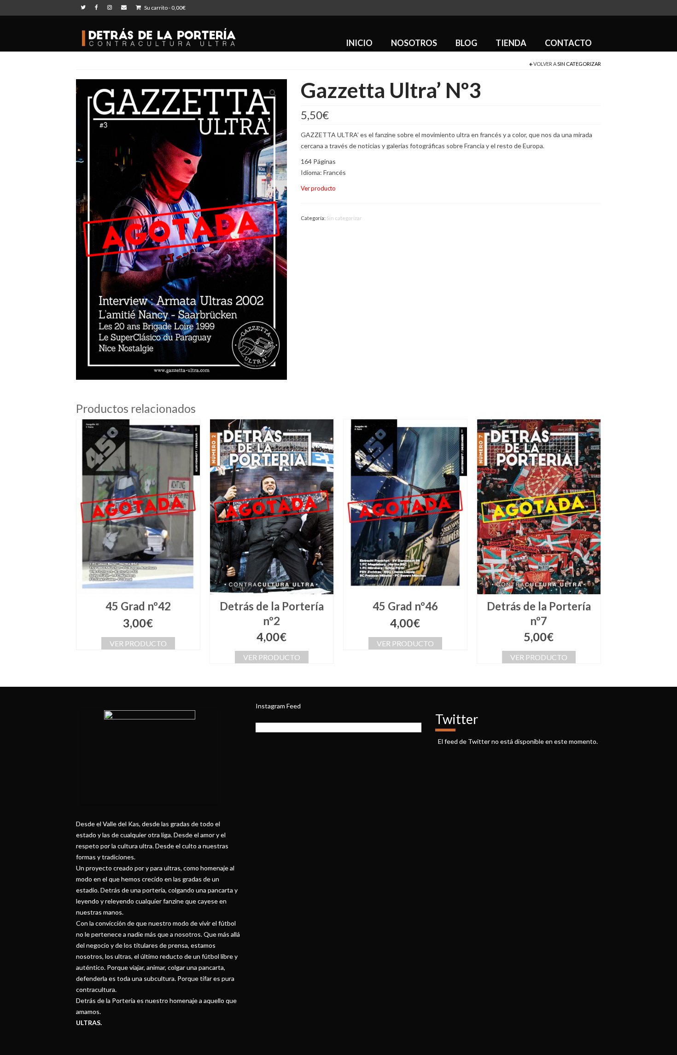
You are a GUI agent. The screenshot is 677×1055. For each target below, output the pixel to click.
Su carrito (164, 7)
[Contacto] (124, 8)
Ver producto (138, 643)
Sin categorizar (579, 64)
